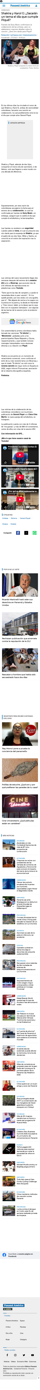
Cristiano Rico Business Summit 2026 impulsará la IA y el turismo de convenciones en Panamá (27, 1135)
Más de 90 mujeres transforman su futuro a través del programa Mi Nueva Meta (26, 1119)
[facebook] (7, 1355)
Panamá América (12, 1320)
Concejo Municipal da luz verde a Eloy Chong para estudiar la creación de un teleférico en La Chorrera (27, 921)
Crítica (8, 1327)
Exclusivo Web (22, 1361)
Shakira (13, 524)
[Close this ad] (38, 1377)
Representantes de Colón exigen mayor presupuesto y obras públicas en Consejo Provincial (25, 985)
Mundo (20, 1145)
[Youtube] (32, 1355)
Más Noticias (8, 835)
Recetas (23, 1327)
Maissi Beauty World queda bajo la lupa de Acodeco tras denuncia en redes (27, 1001)
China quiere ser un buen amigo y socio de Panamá (27, 1085)
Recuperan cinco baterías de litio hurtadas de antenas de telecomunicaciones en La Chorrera (27, 967)
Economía (21, 858)
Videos (13, 1361)
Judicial (20, 945)
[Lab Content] (20, 1310)
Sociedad (21, 841)
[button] (18, 533)
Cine (21, 1333)
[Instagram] (15, 1355)
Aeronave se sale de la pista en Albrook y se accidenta (26, 935)
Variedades (21, 880)
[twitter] (24, 1355)
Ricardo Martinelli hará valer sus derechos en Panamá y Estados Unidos (17, 602)
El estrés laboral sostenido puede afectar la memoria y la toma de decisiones (26, 1052)
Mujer (8, 1339)
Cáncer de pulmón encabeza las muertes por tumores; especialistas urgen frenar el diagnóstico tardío (27, 886)
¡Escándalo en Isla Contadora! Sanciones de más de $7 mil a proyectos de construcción (26, 847)
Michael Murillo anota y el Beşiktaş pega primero (27, 1166)
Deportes (21, 897)
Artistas (5, 518)
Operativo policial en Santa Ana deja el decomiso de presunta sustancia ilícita (26, 951)
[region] (20, 86)
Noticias (6, 1361)
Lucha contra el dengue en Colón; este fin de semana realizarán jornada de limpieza (27, 1212)
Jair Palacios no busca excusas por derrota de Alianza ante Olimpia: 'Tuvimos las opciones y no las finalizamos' (26, 1018)
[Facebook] (1, 2)
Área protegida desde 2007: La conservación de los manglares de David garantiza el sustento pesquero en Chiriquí (27, 1103)
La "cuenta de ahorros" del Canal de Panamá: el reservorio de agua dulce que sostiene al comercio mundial (27, 1035)
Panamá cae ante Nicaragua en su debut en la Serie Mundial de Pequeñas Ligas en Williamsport (27, 904)
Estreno (14, 518)
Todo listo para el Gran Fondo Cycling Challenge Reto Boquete (27, 1181)
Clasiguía (23, 1339)
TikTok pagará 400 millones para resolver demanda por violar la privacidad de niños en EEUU (26, 1151)
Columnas (32, 1361)
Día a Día (9, 1333)
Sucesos (20, 930)
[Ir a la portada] (20, 5)
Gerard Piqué (25, 518)
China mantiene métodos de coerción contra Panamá (27, 1196)
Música (5, 524)
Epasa (22, 1320)
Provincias (21, 915)
